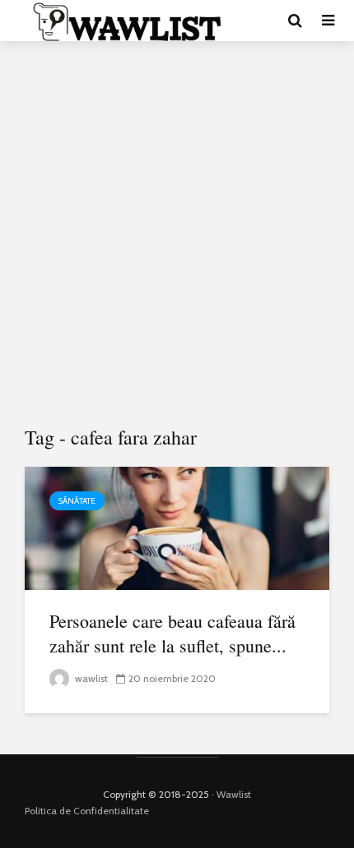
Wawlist (234, 794)
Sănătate (76, 500)
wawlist (90, 678)
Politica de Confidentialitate (87, 810)
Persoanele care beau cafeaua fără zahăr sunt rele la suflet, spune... (172, 633)
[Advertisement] (177, 234)
